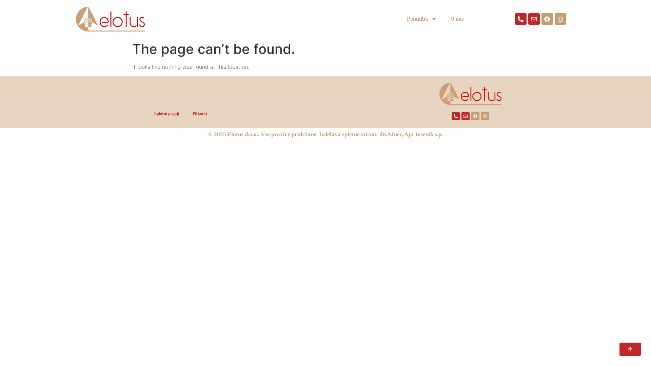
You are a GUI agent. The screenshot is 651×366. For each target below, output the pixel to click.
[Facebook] (547, 19)
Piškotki (200, 113)
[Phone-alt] (521, 19)
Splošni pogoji (166, 113)
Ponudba (417, 19)
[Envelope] (534, 19)
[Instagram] (560, 19)
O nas (456, 19)
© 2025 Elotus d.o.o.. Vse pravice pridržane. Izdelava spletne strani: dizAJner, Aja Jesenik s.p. (325, 134)
